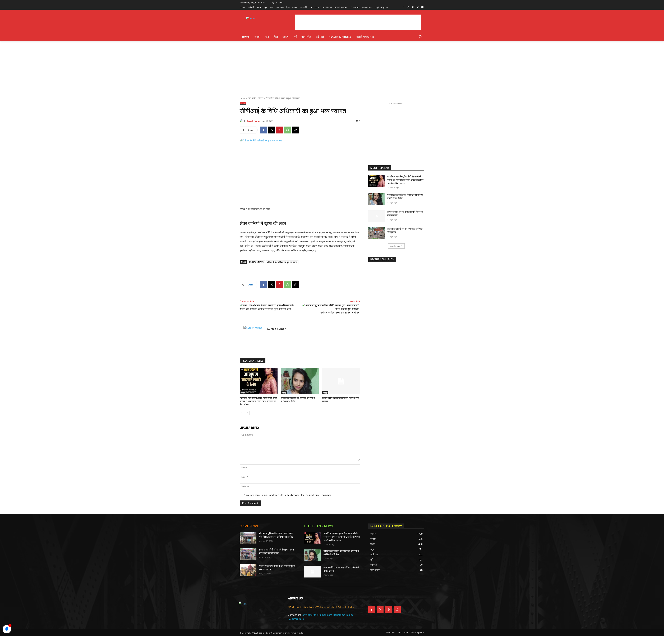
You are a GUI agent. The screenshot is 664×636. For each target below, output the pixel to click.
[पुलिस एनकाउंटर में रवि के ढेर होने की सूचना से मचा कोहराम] (248, 570)
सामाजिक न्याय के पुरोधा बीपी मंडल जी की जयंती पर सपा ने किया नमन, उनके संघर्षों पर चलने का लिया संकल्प (258, 401)
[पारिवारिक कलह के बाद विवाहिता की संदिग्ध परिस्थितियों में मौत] (300, 381)
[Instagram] (408, 7)
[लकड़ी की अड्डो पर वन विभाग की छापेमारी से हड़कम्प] (376, 233)
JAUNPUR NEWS (256, 262)
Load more (395, 245)
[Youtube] (422, 7)
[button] (420, 37)
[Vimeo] (417, 7)
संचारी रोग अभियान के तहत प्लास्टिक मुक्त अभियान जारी (265, 309)
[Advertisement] (332, 67)
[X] (413, 7)
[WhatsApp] (287, 130)
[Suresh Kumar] (242, 121)
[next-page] (247, 413)
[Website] (388, 609)
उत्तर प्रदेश (252, 98)
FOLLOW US (376, 598)
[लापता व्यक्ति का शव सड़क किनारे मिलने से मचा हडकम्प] (341, 381)
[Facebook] (403, 7)
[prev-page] (242, 413)
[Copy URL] (295, 130)
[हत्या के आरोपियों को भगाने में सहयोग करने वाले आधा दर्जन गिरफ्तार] (248, 554)
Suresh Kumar (253, 121)
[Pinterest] (279, 130)
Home (243, 98)
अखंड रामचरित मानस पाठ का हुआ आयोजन (340, 312)
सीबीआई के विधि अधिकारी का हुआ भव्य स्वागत (282, 262)
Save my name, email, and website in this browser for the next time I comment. (288, 495)
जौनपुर (260, 98)
